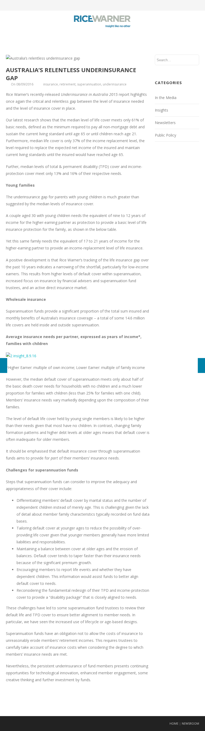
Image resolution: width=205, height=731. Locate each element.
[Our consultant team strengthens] (201, 365)
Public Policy (165, 135)
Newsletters (165, 122)
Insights (161, 110)
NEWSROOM (190, 723)
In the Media (165, 97)
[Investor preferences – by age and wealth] (3, 365)
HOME (173, 723)
